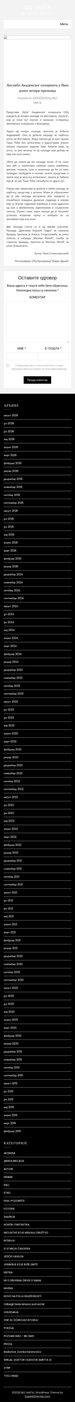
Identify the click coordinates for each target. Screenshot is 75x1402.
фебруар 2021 (12, 940)
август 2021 (10, 892)
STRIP (7, 1368)
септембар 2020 (14, 980)
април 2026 (11, 447)
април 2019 (10, 1115)
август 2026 (11, 415)
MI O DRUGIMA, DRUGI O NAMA (22, 1280)
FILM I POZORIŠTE (14, 1201)
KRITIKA (8, 1272)
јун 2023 (9, 717)
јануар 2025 (11, 566)
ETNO (7, 1193)
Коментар (37, 297)
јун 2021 (8, 908)
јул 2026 (9, 423)
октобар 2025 (12, 495)
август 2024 (11, 606)
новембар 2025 (13, 487)
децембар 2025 (13, 479)
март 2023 (10, 741)
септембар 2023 (13, 693)
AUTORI (8, 1169)
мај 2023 (9, 725)
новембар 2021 (13, 869)
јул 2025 (9, 519)
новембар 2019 (13, 1059)
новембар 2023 (13, 678)
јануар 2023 (11, 757)
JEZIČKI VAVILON (13, 1256)
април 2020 (11, 1020)
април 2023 (11, 733)
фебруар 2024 (13, 654)
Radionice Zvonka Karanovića (22, 1352)
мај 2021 (9, 916)
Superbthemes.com (37, 1396)
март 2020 (10, 1028)
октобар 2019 (11, 1067)
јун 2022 (9, 813)
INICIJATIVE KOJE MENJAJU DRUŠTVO (26, 1232)
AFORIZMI (9, 1153)
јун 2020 (9, 1004)
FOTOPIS (9, 1209)
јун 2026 (9, 431)
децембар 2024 (13, 574)
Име (21, 348)
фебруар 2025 (12, 558)
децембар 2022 (13, 765)
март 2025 (10, 550)
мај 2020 (9, 1012)
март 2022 (10, 837)
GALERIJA (9, 1217)
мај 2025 (9, 534)
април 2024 (11, 638)
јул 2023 (9, 709)
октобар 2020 (12, 972)
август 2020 (11, 988)
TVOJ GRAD (11, 1376)
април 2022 (11, 829)
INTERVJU (9, 1240)
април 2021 (10, 924)
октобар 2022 (12, 781)
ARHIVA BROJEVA (14, 1161)
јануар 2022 (11, 853)
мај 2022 (9, 821)
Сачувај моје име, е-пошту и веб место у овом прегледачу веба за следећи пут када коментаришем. (39, 367)
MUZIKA (8, 1288)
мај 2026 (9, 439)
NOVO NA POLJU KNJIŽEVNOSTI (22, 1296)
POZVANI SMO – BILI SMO (19, 1336)
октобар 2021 (11, 876)
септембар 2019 (13, 1075)
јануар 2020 (11, 1043)
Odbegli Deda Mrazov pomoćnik (24, 1304)
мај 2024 (9, 630)
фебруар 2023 (12, 749)
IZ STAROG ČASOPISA (17, 1248)
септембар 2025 (13, 503)
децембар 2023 (13, 670)
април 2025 (11, 542)
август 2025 (11, 511)
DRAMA (8, 1177)
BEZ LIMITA (37, 7)
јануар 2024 (11, 662)
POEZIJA (9, 1328)
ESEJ (6, 1185)
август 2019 (10, 1083)
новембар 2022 (13, 773)
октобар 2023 (12, 686)
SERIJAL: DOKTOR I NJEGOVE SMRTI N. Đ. (28, 1360)
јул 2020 (9, 996)
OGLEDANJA (11, 1312)
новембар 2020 (13, 964)
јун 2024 (9, 622)
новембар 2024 (13, 582)
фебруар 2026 (12, 463)
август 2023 (11, 701)
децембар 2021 (13, 861)
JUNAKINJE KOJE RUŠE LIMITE (21, 1264)
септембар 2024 (14, 598)
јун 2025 (9, 527)
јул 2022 (9, 805)
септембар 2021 (13, 884)
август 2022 (11, 797)
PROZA (8, 1344)
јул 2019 (8, 1091)
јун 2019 (8, 1099)
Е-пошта (53, 348)
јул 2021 (8, 900)
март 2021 (10, 932)
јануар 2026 (11, 471)
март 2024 (10, 646)
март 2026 (10, 455)
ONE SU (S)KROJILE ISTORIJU (21, 1320)
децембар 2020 (13, 956)
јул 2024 (9, 614)
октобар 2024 (12, 590)
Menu (64, 24)
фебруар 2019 (12, 1131)
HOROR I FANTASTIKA (16, 1224)
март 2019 (10, 1123)
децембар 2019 (13, 1051)
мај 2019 (9, 1107)
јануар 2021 (10, 948)
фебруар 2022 (12, 845)
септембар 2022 (13, 789)
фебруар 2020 (12, 1036)
